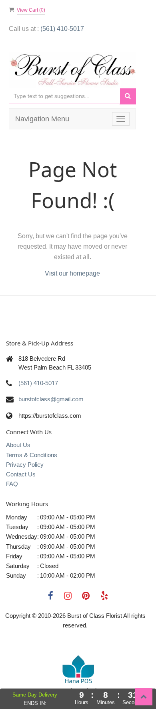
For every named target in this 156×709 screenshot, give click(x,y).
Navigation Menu (42, 119)
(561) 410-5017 (62, 28)
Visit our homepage (72, 273)
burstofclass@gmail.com (51, 399)
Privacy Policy (25, 464)
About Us (18, 444)
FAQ (12, 483)
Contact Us (21, 474)
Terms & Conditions (31, 455)
